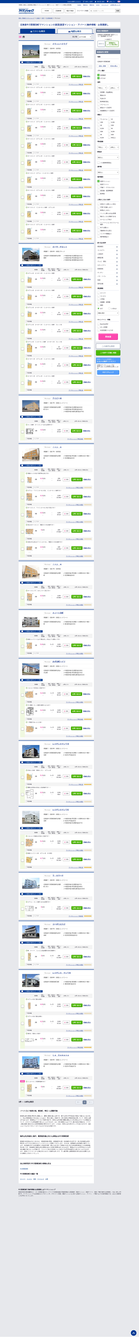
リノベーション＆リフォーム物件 (109, 223)
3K (112, 128)
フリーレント (104, 104)
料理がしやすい (105, 210)
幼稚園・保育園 (105, 302)
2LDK (102, 128)
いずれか (114, 308)
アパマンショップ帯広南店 (75, 439)
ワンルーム (103, 119)
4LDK (102, 137)
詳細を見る (86, 76)
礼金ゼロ (103, 98)
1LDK (113, 122)
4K (101, 134)
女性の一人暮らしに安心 (108, 204)
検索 (117, 11)
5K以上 (113, 137)
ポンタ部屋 (103, 327)
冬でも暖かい (104, 227)
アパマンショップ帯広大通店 (74, 487)
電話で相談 (70, 11)
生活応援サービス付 (106, 330)
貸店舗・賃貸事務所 (106, 190)
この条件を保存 (108, 346)
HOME (47, 11)
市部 (43, 18)
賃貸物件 (103, 75)
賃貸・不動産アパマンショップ (26, 18)
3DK (101, 131)
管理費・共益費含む (106, 92)
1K (112, 119)
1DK (101, 122)
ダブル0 (102, 78)
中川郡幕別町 (49, 18)
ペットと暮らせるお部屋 (108, 213)
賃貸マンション (105, 181)
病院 (34, 1179)
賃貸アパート (104, 184)
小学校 (102, 299)
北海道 (38, 18)
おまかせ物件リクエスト (74, 1)
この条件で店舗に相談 (108, 353)
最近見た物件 (101, 1)
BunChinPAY (104, 324)
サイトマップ (105, 5)
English (79, 5)
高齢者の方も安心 (106, 230)
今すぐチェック (108, 372)
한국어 (98, 5)
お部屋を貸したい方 (115, 5)
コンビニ (29, 1179)
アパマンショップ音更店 (76, 916)
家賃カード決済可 (106, 107)
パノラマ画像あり (106, 233)
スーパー (22, 1179)
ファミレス (40, 1179)
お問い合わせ (76, 76)
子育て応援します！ (106, 207)
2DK (112, 125)
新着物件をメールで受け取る (112, 43)
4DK (112, 134)
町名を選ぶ (114, 66)
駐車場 (102, 193)
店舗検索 (58, 11)
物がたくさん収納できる (108, 216)
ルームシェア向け (106, 219)
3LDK (113, 131)
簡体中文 (85, 5)
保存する (101, 43)
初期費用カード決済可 (107, 111)
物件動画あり (104, 237)
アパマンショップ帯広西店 (75, 1047)
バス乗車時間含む (106, 163)
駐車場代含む (104, 101)
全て (101, 308)
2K (101, 125)
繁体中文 (92, 5)
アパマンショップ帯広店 (76, 84)
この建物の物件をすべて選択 (32, 62)
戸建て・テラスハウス (107, 187)
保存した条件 (89, 1)
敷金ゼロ (103, 95)
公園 (46, 1179)
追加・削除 (102, 66)
